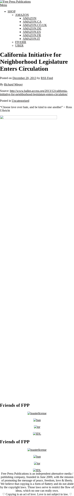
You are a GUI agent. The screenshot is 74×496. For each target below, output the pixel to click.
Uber (19, 45)
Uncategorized (20, 100)
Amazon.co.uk (35, 25)
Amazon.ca (32, 21)
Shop (12, 11)
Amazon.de (32, 28)
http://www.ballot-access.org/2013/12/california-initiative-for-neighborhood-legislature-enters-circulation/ (34, 92)
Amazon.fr (32, 35)
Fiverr (20, 42)
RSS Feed (47, 78)
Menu (3, 5)
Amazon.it (31, 38)
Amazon (22, 14)
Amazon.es (32, 31)
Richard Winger (13, 84)
